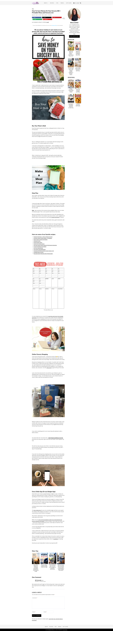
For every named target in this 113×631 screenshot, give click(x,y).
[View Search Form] (80, 3)
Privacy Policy (65, 629)
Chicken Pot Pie (37, 241)
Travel (59, 626)
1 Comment (50, 14)
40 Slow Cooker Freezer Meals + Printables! (43, 238)
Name (34, 611)
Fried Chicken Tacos (38, 242)
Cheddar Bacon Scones (38, 252)
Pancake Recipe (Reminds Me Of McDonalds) (43, 253)
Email (45, 611)
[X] (76, 3)
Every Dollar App (37, 510)
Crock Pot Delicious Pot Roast (40, 246)
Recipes (51, 626)
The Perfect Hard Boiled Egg (40, 249)
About (46, 626)
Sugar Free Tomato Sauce (39, 243)
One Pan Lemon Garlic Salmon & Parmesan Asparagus (45, 245)
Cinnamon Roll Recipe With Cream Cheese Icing (44, 250)
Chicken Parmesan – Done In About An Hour (43, 236)
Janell (34, 14)
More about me (74, 36)
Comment (34, 597)
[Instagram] (78, 3)
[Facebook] (74, 3)
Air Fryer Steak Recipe (38, 248)
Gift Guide (65, 626)
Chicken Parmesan (55, 217)
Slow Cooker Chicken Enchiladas (40, 239)
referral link (49, 367)
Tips (33, 8)
